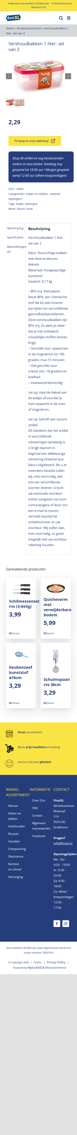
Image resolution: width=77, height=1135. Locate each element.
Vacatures (38, 836)
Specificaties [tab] (15, 237)
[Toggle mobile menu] (69, 18)
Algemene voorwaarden (38, 825)
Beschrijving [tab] (15, 228)
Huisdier (14, 841)
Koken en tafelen (37, 194)
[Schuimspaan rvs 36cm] (56, 658)
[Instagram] (65, 923)
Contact (37, 815)
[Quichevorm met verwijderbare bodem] (56, 585)
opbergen (31, 204)
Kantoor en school (14, 866)
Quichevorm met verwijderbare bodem (57, 607)
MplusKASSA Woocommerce (47, 967)
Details (16, 633)
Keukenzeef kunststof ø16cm (20, 672)
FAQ (35, 808)
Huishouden (15, 826)
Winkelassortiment (29, 28)
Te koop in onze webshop (31, 141)
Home (10, 28)
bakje (19, 204)
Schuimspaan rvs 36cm (57, 682)
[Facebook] (57, 923)
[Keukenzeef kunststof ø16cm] (21, 652)
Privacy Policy (56, 962)
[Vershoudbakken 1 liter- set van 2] (38, 76)
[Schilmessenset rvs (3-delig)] (21, 586)
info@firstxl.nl (63, 843)
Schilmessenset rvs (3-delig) (24, 603)
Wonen (13, 806)
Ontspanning (15, 849)
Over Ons (38, 800)
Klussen (13, 834)
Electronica (15, 856)
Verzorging (15, 877)
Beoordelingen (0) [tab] (16, 249)
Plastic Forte (25, 209)
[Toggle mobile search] (61, 18)
